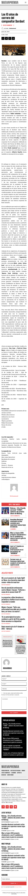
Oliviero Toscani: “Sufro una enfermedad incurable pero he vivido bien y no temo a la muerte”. (13, 609)
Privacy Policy (18, 887)
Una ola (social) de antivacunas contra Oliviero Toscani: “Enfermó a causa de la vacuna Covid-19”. (13, 590)
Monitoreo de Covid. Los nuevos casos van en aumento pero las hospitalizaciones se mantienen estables (7, 643)
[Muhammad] (2, 28)
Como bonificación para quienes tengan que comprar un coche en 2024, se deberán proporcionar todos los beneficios (20, 649)
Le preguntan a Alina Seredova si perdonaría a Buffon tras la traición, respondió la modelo (13, 599)
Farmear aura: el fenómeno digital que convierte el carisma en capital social (18, 562)
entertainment (5, 584)
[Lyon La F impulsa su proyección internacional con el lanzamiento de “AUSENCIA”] (5, 548)
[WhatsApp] (13, 38)
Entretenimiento (15, 515)
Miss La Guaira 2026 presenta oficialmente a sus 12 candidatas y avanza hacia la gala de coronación (18, 536)
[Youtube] (15, 806)
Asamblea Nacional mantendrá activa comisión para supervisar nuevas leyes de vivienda (18, 523)
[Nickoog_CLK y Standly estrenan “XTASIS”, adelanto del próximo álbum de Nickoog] (5, 510)
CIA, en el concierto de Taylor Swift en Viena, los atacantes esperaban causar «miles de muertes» (13, 580)
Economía (13, 529)
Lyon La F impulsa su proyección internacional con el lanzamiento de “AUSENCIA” (17, 549)
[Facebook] (2, 38)
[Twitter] (6, 38)
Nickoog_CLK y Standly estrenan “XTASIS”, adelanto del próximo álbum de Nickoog (17, 511)
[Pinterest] (9, 38)
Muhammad (12, 28)
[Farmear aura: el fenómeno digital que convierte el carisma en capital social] (5, 561)
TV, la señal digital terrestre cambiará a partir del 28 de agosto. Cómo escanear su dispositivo (13, 619)
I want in (13, 883)
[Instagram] (7, 806)
